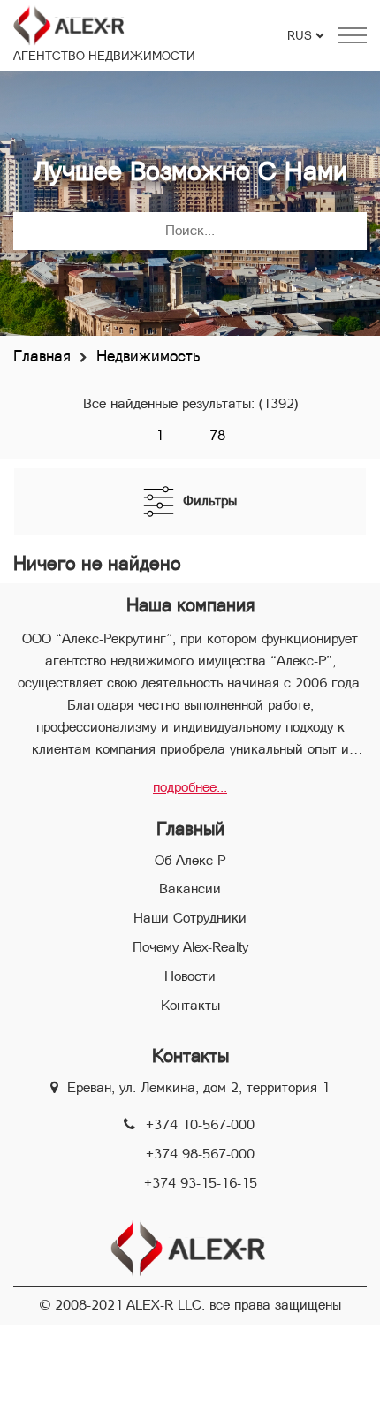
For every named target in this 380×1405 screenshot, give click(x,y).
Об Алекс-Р (190, 860)
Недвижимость (148, 355)
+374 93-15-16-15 (200, 1182)
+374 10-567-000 (200, 1124)
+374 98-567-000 (200, 1153)
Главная (42, 355)
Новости (190, 976)
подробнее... (190, 786)
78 (217, 435)
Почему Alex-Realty (190, 946)
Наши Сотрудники (190, 917)
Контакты (190, 1005)
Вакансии (190, 888)
